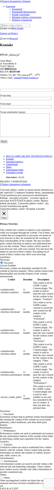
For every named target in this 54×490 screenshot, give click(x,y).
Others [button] (3, 474)
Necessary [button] (5, 259)
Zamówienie (12, 164)
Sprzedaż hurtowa (14, 161)
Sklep (8, 167)
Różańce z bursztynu (22, 20)
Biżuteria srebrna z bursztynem (26, 17)
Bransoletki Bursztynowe (24, 12)
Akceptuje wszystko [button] (35, 209)
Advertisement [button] (7, 458)
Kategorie (10, 6)
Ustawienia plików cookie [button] (12, 209)
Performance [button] (6, 427)
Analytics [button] (4, 441)
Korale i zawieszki (21, 14)
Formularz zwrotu (14, 172)
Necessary (8, 263)
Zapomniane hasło (14, 170)
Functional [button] (5, 411)
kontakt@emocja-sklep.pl (26, 77)
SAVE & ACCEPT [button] (9, 488)
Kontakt (10, 159)
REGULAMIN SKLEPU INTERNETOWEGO (29, 156)
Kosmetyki (17, 9)
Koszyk (14, 38)
